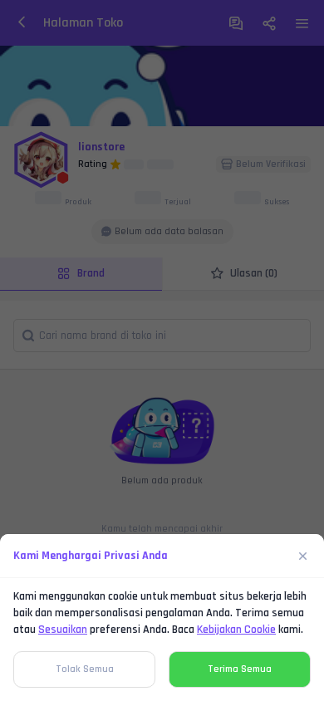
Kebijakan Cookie (236, 629)
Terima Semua (240, 669)
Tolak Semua (85, 669)
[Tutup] (303, 555)
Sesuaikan (62, 629)
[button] (162, 350)
